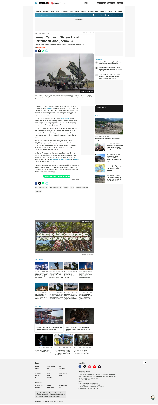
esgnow (103, 11)
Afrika (64, 15)
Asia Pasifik (58, 15)
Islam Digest (62, 368)
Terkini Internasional (101, 116)
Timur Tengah (39, 15)
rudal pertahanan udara (55, 187)
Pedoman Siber (63, 385)
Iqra (48, 368)
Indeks (120, 11)
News (36, 370)
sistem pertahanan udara (60, 159)
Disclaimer (37, 387)
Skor (60, 366)
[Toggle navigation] (36, 3)
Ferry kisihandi (41, 47)
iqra (71, 11)
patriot (72, 187)
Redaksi (49, 385)
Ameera (37, 366)
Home (36, 33)
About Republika (39, 385)
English (60, 375)
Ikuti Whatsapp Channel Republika (58, 176)
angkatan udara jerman (82, 187)
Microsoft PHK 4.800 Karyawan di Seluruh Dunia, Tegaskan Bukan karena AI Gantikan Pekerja (109, 76)
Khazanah (37, 368)
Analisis (49, 370)
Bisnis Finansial (93, 11)
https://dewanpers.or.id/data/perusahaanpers (48, 396)
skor (57, 11)
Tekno (48, 373)
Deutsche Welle (101, 3)
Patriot (76, 159)
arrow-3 (66, 187)
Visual (48, 375)
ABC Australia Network (73, 15)
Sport (60, 370)
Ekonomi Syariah (48, 11)
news (77, 11)
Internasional (42, 33)
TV (115, 11)
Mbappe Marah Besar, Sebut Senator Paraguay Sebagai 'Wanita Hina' (110, 62)
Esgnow (37, 375)
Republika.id (111, 3)
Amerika (51, 15)
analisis (83, 11)
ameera (38, 11)
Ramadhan (49, 377)
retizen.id (119, 3)
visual (110, 11)
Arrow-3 (49, 108)
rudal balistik (65, 118)
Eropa (46, 15)
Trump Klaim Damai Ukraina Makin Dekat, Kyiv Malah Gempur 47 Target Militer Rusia (110, 69)
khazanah (64, 11)
